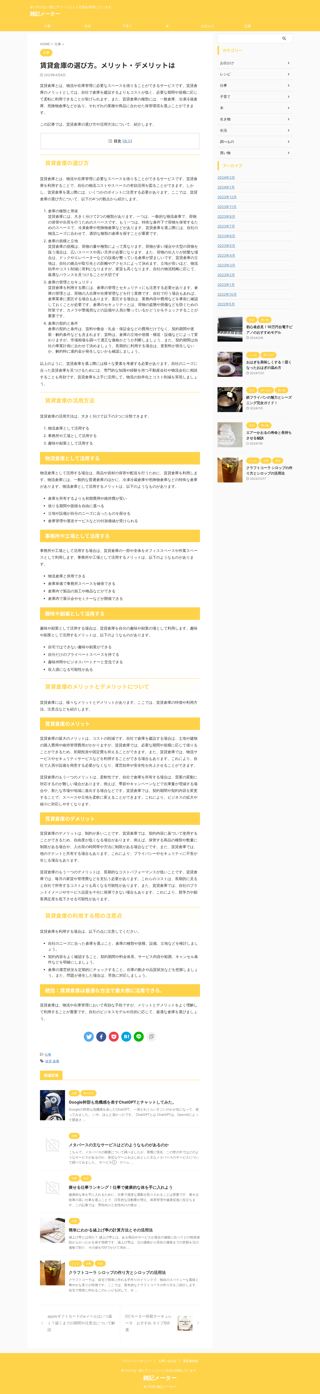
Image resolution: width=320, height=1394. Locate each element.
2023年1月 (226, 284)
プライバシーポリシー (137, 1361)
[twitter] (89, 1037)
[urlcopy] (151, 1037)
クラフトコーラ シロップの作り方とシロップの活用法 (117, 1272)
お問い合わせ (167, 1361)
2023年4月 (226, 255)
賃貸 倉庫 (52, 1061)
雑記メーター (45, 14)
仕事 (47, 26)
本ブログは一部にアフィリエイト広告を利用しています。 (160, 1370)
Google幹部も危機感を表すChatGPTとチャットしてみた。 (122, 1102)
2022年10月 (227, 294)
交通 (247, 26)
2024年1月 (226, 187)
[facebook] (101, 1037)
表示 (127, 141)
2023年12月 (227, 197)
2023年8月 (226, 216)
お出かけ (207, 26)
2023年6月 (226, 236)
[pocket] (114, 1037)
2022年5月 (226, 304)
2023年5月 (226, 245)
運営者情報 (190, 1361)
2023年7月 (226, 226)
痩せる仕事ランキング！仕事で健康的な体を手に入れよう (121, 1187)
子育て (127, 26)
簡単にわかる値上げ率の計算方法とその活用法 (111, 1229)
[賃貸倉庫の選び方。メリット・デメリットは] (126, 1037)
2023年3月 (226, 265)
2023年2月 (226, 275)
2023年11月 (227, 207)
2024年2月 (226, 177)
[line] (139, 1037)
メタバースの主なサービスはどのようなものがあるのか (119, 1144)
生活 (87, 26)
